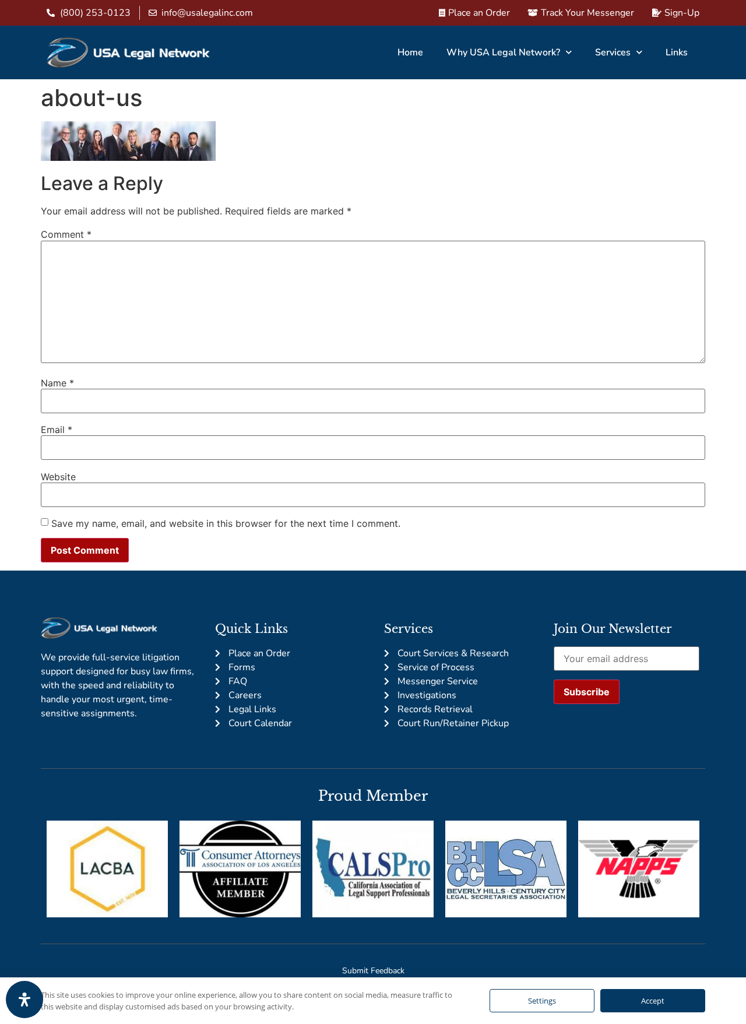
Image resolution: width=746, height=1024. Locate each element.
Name (57, 383)
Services (613, 52)
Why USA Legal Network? (503, 52)
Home (410, 52)
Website (58, 476)
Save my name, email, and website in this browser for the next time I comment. (225, 523)
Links (677, 52)
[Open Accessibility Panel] (24, 999)
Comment (66, 234)
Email (56, 429)
